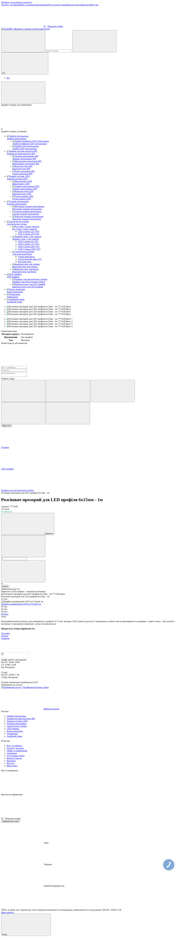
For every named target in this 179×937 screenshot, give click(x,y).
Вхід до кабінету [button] (15, 745)
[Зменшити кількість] (23, 546)
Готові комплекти (26, 256)
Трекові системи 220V (17, 179)
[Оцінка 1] (23, 391)
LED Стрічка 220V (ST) (29, 249)
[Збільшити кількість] (23, 571)
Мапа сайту (12, 766)
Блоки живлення (15, 292)
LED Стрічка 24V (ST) (28, 246)
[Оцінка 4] (23, 413)
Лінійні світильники (16, 138)
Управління (12, 297)
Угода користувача (57, 5)
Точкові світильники (16, 204)
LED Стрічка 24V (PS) (28, 234)
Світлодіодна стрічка (17, 224)
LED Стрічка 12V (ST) (28, 244)
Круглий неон (24, 261)
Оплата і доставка (9, 5)
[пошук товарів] (23, 41)
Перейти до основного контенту (16, 2)
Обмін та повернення (28, 5)
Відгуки (94, 5)
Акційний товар (14, 302)
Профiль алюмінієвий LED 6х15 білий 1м (21, 604)
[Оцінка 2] (68, 391)
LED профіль (13, 277)
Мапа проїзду (7, 912)
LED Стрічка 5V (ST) (28, 241)
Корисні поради (74, 5)
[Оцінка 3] (113, 391)
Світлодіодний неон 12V (30, 259)
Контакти (86, 5)
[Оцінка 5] (68, 413)
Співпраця (44, 5)
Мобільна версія (51, 709)
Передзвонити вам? (10, 821)
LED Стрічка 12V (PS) (28, 231)
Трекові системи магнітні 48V (21, 153)
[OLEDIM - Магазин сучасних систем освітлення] (15, 657)
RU (8, 78)
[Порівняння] (23, 92)
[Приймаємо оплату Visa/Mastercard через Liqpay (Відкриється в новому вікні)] (25, 687)
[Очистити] (94, 41)
